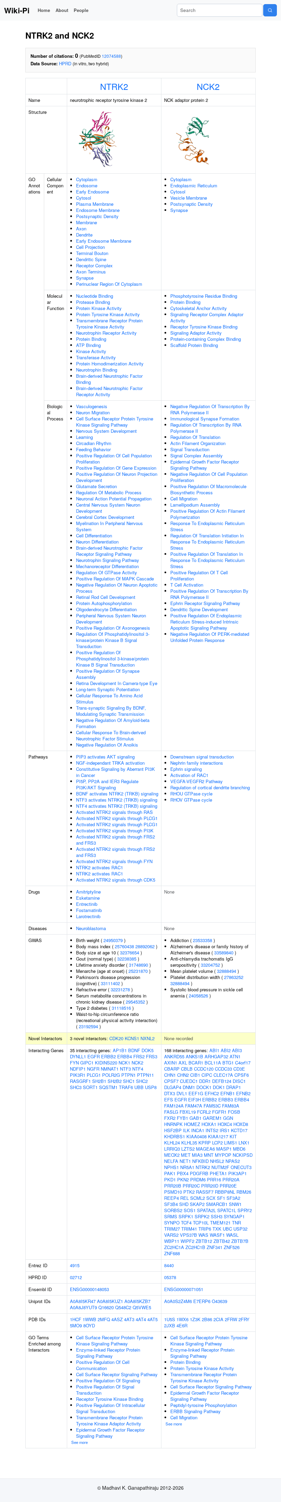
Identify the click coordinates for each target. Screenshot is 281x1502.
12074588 (111, 56)
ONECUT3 (241, 1167)
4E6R (181, 1325)
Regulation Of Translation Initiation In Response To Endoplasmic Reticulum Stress (207, 541)
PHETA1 (218, 1173)
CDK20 (116, 1038)
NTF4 (137, 1068)
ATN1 (235, 1056)
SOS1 (190, 1210)
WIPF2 (187, 1241)
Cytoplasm (86, 179)
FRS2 (139, 1056)
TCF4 (186, 1222)
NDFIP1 (78, 1068)
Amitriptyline (88, 891)
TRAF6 (126, 1087)
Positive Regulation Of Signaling (108, 1380)
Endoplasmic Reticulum (193, 185)
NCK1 (124, 1062)
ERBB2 (108, 1056)
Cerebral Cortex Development (105, 517)
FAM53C (212, 1105)
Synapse (85, 277)
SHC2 (142, 1081)
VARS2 (171, 1235)
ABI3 (237, 1050)
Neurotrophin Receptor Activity (106, 333)
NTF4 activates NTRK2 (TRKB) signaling (116, 806)
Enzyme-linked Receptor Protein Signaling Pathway (108, 1352)
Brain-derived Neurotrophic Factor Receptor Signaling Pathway (109, 551)
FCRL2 (204, 1112)
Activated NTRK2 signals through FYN (114, 861)
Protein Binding (91, 339)
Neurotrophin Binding (96, 369)
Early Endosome (92, 191)
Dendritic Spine (91, 259)
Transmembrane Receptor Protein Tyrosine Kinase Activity (109, 323)
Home (44, 10)
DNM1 (189, 1087)
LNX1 (244, 1142)
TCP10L (201, 1222)
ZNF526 (232, 1247)
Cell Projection (90, 247)
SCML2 (197, 1198)
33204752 (210, 965)
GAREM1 (212, 1118)
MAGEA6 (205, 1148)
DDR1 (205, 1081)
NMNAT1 (110, 1068)
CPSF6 (241, 1075)
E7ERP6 (201, 1301)
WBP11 (171, 1241)
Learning (84, 437)
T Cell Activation (186, 584)
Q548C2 (123, 1307)
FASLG (171, 1112)
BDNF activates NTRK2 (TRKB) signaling (117, 793)
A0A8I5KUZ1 (110, 1301)
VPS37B (188, 1235)
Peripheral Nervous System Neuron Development (111, 618)
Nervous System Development (106, 431)
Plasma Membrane (94, 204)
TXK (216, 1228)
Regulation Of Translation (195, 437)
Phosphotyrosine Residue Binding (203, 296)
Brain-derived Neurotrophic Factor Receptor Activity (109, 391)
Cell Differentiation (94, 535)
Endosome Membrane (98, 210)
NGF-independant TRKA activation (110, 763)
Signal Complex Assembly (196, 455)
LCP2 (217, 1142)
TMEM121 (220, 1222)
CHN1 (170, 1075)
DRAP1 (233, 1087)
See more (79, 1442)
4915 (75, 1265)
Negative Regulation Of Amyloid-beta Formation (112, 723)
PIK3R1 (77, 1075)
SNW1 (235, 1204)
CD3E (239, 1068)
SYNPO (172, 1222)
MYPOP (223, 1155)
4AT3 (129, 1319)
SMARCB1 (217, 1204)
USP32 (240, 1228)
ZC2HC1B (195, 1247)
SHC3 (76, 1087)
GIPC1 (87, 1062)
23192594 (88, 1026)
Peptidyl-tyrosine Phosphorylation (203, 1405)
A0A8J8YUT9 (83, 1307)
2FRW (231, 1319)
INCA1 (197, 1130)
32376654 (129, 952)
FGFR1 (219, 1112)
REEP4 (171, 1198)
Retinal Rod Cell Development (105, 597)
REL (184, 1198)
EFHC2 (212, 1093)
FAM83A (230, 1105)
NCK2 (208, 86)
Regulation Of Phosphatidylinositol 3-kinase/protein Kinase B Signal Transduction (112, 640)
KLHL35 (189, 1142)
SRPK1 (186, 1216)
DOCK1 (203, 1087)
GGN (228, 1118)
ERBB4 (124, 1056)
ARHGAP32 (216, 1056)
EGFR (93, 1056)
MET (186, 1155)
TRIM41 (189, 1228)
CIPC (206, 1075)
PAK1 (169, 1173)
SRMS (170, 1216)
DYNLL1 (78, 1056)
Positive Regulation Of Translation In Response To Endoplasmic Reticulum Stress (207, 560)
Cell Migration (183, 498)
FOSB (234, 1112)
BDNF (134, 1050)
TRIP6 (204, 1228)
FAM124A (174, 1105)
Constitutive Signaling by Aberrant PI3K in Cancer (115, 772)
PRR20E (228, 1185)
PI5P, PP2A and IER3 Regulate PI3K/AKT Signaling (107, 784)
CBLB (187, 1068)
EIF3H (194, 1099)
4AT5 (152, 1319)
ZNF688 (172, 1253)
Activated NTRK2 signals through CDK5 (115, 879)
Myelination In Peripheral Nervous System (109, 526)
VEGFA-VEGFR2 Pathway (196, 781)
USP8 (151, 1087)
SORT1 (90, 1087)
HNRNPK (173, 1124)
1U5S (169, 1319)
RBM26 (243, 1192)
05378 (170, 1277)
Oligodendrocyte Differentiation (106, 609)
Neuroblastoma (91, 928)
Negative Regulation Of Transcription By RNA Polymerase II (210, 409)
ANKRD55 (174, 1056)
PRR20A (231, 1179)
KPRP (204, 1142)
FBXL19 (188, 1112)
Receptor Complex (94, 265)
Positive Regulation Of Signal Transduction (105, 1389)
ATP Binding (88, 345)
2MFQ (104, 1319)
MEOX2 (172, 1155)
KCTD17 (239, 1130)
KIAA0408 (196, 1136)
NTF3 (125, 1068)
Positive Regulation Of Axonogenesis (113, 628)
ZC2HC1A (174, 1247)
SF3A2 (233, 1198)
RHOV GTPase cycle (191, 799)
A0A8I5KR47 (83, 1301)
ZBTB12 (204, 1241)
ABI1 (214, 1050)
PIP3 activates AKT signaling (105, 756)
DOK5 (148, 1050)
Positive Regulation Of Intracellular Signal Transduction (110, 1408)
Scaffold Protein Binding (194, 345)
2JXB (169, 1325)
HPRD (65, 63)
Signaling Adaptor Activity (196, 333)
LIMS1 (230, 1142)
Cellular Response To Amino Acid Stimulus (109, 698)
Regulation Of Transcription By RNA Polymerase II (206, 427)
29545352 (135, 1001)
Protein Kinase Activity (99, 308)
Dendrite (84, 234)
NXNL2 (147, 1038)
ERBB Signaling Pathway (195, 1411)
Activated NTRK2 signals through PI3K (115, 830)
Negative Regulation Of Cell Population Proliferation (208, 477)
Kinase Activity (91, 351)
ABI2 (226, 1050)
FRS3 (151, 1056)
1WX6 (182, 1319)
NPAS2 (232, 1161)
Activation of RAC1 (189, 775)
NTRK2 (114, 86)
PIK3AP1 (237, 1173)
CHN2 (183, 1075)
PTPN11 (145, 1075)
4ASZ (117, 1319)
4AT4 (141, 1319)
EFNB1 (227, 1093)
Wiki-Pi (16, 10)
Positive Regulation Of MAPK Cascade (115, 578)
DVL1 (181, 1093)
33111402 (110, 983)
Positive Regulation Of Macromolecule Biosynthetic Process (208, 489)
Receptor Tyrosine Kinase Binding (203, 326)
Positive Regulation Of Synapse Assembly (107, 674)
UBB (139, 1087)
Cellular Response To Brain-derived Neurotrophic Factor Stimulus (111, 735)
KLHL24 (172, 1142)
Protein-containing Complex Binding (205, 339)
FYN (74, 1062)
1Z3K (195, 1319)
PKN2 (183, 1179)
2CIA (218, 1319)
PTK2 (189, 1192)
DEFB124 (221, 1081)
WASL (232, 1235)
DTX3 (169, 1093)
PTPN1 (128, 1075)
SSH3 (216, 1216)
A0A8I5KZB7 (137, 1301)
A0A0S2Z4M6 (178, 1301)
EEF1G (195, 1093)
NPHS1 (171, 1167)
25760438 (124, 946)
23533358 (202, 940)
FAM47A (193, 1105)
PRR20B (172, 1185)
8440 (169, 1265)
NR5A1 (187, 1167)
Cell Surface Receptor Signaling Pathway (117, 1374)
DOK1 (219, 1087)
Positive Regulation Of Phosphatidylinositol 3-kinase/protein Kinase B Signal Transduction (112, 658)
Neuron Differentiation (97, 541)
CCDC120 (203, 1068)
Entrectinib (86, 904)
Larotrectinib (88, 916)
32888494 (226, 971)
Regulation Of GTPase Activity (106, 572)
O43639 (219, 1301)
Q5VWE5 (142, 1307)
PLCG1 (94, 1075)
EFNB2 (243, 1093)
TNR (236, 1222)
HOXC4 (225, 1124)
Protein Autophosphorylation (104, 603)
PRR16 (214, 1179)
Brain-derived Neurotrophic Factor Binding (109, 379)
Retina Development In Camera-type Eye (116, 683)
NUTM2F (220, 1167)
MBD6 (239, 1148)
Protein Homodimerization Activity (110, 363)
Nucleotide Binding (94, 296)
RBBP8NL (225, 1192)
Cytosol (83, 198)
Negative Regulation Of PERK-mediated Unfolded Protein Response (209, 637)
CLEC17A (223, 1075)
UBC (227, 1228)
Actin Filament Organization (197, 443)
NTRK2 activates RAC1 (99, 867)
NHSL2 (217, 1161)
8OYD (89, 1325)
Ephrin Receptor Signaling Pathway (205, 603)
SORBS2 (173, 1210)
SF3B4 (171, 1204)
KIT (233, 1136)
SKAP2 (197, 1204)
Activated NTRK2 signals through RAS (114, 812)
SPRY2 (244, 1210)
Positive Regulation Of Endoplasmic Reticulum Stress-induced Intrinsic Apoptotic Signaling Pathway (206, 621)
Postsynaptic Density (97, 216)
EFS (168, 1099)
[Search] (270, 10)
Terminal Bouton (92, 253)
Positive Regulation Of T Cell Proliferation (199, 575)
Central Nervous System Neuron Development (108, 507)
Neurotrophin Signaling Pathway (107, 560)
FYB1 (182, 1118)
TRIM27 (172, 1228)
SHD (183, 1204)
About (62, 10)
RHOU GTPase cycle (191, 793)
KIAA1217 (218, 1136)
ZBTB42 (221, 1241)
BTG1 (228, 1062)
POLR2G (111, 1075)
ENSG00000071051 (183, 1289)
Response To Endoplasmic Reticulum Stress (207, 526)
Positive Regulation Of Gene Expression (116, 468)
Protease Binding (93, 302)
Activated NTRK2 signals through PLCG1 (117, 818)
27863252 (233, 977)
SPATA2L (206, 1210)
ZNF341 (214, 1247)
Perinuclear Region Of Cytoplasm (109, 284)
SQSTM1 (108, 1087)
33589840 (223, 952)
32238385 (126, 958)
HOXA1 (208, 1124)
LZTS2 (188, 1148)
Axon (81, 228)
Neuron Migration (93, 412)
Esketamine (88, 898)
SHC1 (129, 1081)
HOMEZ (192, 1124)
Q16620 (106, 1307)
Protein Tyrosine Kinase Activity (108, 314)
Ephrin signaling (186, 769)
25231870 (138, 971)
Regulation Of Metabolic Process (109, 492)
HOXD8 (240, 1124)
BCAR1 (195, 1062)
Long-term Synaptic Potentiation (108, 689)
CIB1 (195, 1075)
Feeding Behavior (93, 449)
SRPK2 (202, 1216)
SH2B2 (115, 1081)
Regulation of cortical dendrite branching (210, 787)
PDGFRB (199, 1173)
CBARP (172, 1068)
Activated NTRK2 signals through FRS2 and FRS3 (115, 839)
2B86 (207, 1319)
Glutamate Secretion (96, 486)
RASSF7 (204, 1192)
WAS (203, 1235)
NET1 (185, 1161)
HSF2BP (173, 1130)
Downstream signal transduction (202, 756)
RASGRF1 (80, 1081)
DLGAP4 (172, 1087)
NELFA (171, 1161)
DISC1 (239, 1081)
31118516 (121, 1008)
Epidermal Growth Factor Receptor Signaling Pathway (204, 464)
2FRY (244, 1319)
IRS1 (225, 1130)
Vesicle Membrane (188, 198)
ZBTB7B (239, 1241)
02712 (76, 1277)
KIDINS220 (106, 1062)
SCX (211, 1198)
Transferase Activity (96, 357)
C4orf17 (243, 1062)
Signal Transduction (189, 449)
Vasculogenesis (91, 406)
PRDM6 (198, 1179)
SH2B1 (99, 1081)
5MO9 (76, 1325)
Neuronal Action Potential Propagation (113, 498)
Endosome (86, 185)
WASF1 (217, 1235)
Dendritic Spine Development (199, 609)
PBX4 (182, 1173)
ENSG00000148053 (89, 1289)
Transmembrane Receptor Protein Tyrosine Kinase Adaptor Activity (109, 1420)
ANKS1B (194, 1056)
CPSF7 (171, 1081)
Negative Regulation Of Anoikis (107, 744)
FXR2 (169, 1118)
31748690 (138, 965)
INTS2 (212, 1130)
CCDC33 (223, 1068)
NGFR (93, 1068)
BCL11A (213, 1062)
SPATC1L (226, 1210)
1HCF (75, 1319)
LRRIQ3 (172, 1148)
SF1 (221, 1198)
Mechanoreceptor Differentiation (107, 566)
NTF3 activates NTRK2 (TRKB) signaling (116, 799)
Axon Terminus (91, 271)
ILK (186, 1130)
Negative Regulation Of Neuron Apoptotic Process (117, 587)
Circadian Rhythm (93, 443)
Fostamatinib (89, 910)
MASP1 (224, 1148)
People (81, 10)
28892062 (145, 946)
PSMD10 (173, 1192)
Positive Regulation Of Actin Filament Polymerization (207, 514)
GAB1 (195, 1118)
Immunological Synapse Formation (204, 418)
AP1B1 (120, 1050)
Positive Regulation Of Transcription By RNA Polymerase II (209, 594)
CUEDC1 (189, 1081)
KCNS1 (132, 1038)
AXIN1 (170, 1062)
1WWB (89, 1319)
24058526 (198, 995)
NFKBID (200, 1161)
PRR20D (209, 1185)
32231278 (120, 989)
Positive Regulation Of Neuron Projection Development (116, 477)
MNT (208, 1155)
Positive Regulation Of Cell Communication (103, 1365)
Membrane (86, 222)
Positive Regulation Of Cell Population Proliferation (114, 458)
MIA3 (197, 1155)
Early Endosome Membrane (103, 241)
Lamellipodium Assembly (195, 504)
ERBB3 (225, 1099)
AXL (183, 1062)
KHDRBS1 (174, 1136)
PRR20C (191, 1185)
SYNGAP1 (234, 1216)
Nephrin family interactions (196, 763)
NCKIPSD (243, 1155)
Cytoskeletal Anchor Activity (198, 308)
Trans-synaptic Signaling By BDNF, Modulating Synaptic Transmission (111, 711)
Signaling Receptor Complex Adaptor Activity (206, 317)
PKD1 (170, 1179)
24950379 (113, 940)
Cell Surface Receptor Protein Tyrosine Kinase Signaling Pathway (114, 421)
